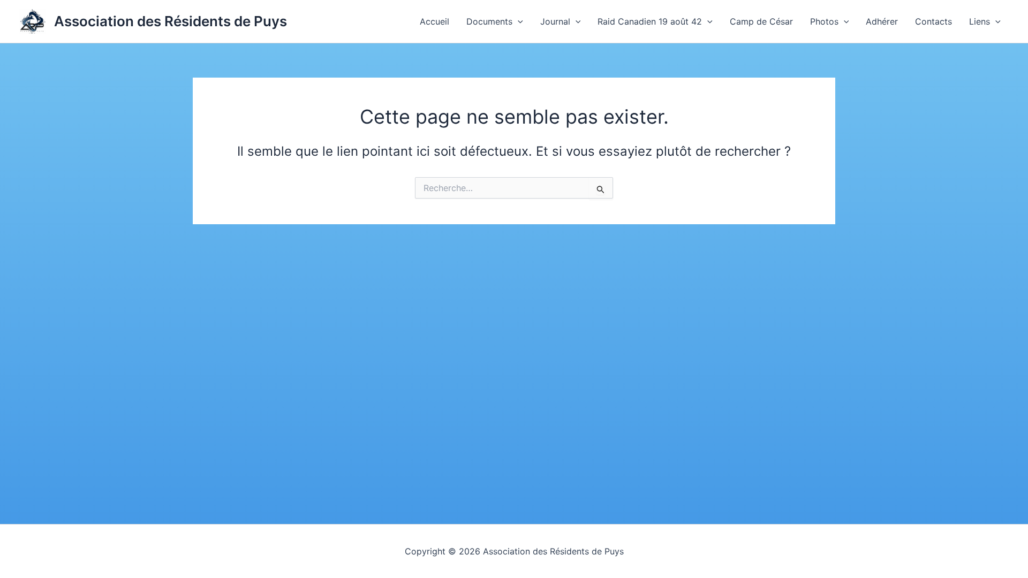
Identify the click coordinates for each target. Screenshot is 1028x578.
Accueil (434, 21)
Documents (489, 21)
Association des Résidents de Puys (170, 21)
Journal (555, 21)
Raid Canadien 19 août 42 (650, 21)
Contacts (933, 21)
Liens (979, 21)
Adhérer (882, 21)
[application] (517, 21)
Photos (824, 21)
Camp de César (761, 21)
